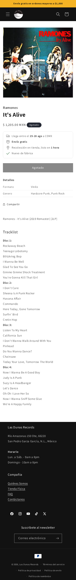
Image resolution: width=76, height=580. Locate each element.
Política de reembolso (40, 576)
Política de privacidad (29, 570)
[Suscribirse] (57, 538)
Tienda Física (16, 488)
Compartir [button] (13, 204)
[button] (8, 14)
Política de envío (53, 570)
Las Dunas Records (29, 564)
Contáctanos (16, 499)
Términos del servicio (54, 564)
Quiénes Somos (18, 483)
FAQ (10, 494)
